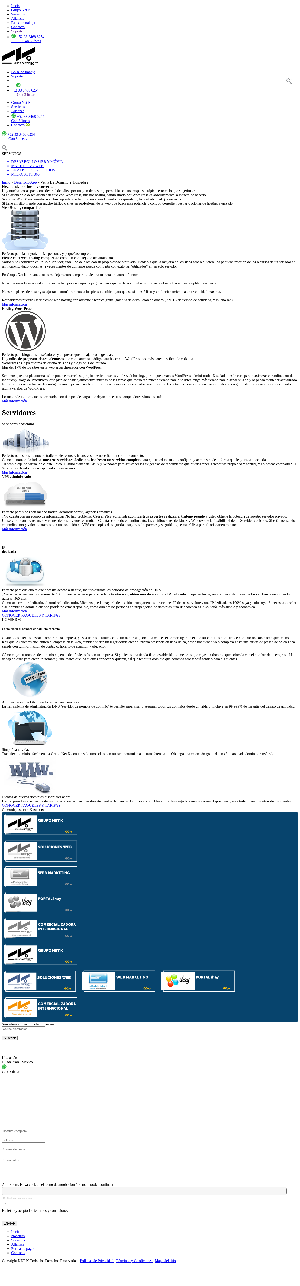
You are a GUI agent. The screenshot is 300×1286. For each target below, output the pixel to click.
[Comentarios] (21, 1166)
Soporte (17, 31)
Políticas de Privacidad (97, 1261)
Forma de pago (22, 1249)
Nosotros (18, 1236)
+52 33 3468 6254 (25, 90)
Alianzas (17, 18)
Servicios (18, 14)
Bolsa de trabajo (23, 23)
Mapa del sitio (165, 1261)
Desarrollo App (25, 182)
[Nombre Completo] (23, 1131)
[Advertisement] (142, 1276)
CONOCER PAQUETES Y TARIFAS (31, 615)
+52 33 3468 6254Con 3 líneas (27, 119)
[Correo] (23, 1028)
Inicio (15, 6)
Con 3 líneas (23, 94)
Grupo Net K (21, 10)
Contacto (18, 27)
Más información (14, 304)
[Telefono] (23, 1140)
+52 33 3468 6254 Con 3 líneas (27, 39)
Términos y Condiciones (134, 1261)
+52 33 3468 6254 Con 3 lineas (18, 136)
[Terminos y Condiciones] (4, 1202)
